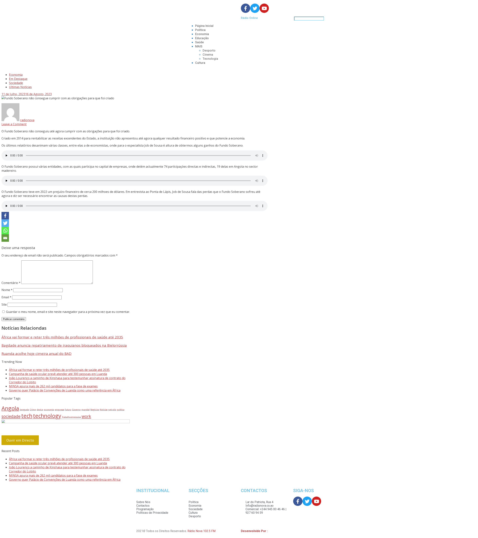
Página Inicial (204, 26)
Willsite (273, 531)
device (40, 409)
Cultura (200, 63)
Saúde (199, 42)
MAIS (198, 46)
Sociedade (16, 83)
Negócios (94, 409)
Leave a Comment (14, 124)
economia (49, 409)
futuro (68, 409)
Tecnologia (210, 58)
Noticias (104, 409)
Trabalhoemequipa (71, 417)
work (86, 416)
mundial (85, 409)
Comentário (11, 283)
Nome (7, 290)
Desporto (209, 50)
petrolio (112, 409)
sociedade (11, 416)
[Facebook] (5, 215)
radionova (27, 120)
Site (4, 304)
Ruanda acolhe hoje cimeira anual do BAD (36, 353)
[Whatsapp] (5, 230)
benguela (24, 409)
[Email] (5, 238)
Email (6, 297)
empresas (59, 409)
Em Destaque (18, 79)
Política (200, 30)
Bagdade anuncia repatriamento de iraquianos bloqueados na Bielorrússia (64, 345)
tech (26, 415)
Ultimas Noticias (20, 87)
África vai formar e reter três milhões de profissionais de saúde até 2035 (62, 337)
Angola (10, 408)
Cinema (208, 54)
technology (47, 415)
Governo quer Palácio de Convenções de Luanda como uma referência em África (64, 390)
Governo (76, 409)
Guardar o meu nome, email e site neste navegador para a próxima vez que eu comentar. (68, 312)
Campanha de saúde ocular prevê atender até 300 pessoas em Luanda (58, 374)
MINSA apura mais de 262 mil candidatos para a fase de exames (53, 386)
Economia (202, 34)
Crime (33, 409)
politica (120, 409)
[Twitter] (5, 223)
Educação (202, 38)
